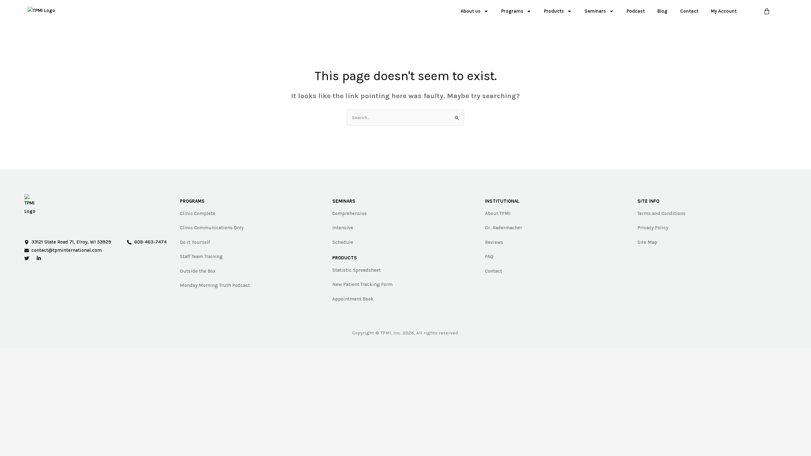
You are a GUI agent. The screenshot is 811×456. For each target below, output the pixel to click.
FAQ (489, 256)
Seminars (595, 11)
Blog (662, 11)
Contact (689, 11)
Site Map (647, 242)
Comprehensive (349, 213)
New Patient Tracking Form (362, 284)
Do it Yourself (195, 242)
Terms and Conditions (661, 213)
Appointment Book (353, 299)
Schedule (342, 242)
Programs (512, 11)
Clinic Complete (197, 213)
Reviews (494, 242)
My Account (724, 11)
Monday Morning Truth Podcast (215, 285)
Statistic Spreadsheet (356, 270)
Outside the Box (197, 271)
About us (471, 11)
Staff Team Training (201, 256)
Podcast (636, 11)
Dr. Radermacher (503, 228)
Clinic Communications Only (212, 228)
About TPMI (498, 213)
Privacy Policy (652, 228)
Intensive (342, 228)
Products (554, 11)
